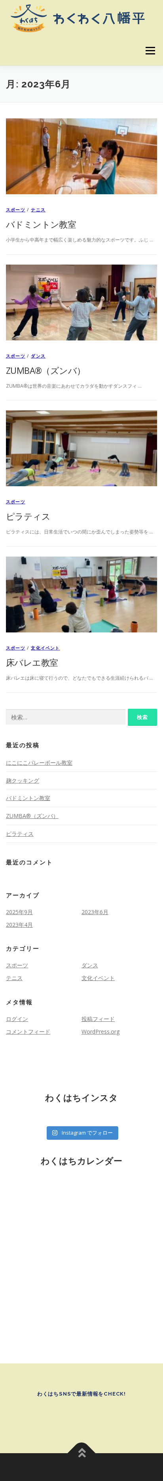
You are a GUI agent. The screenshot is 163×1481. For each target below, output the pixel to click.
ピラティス (28, 516)
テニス (38, 210)
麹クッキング (22, 780)
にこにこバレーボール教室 (39, 762)
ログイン (17, 1019)
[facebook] (70, 1415)
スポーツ (15, 210)
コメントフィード (28, 1031)
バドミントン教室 (41, 224)
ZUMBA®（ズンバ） (45, 370)
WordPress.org (100, 1031)
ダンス (38, 356)
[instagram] (93, 1415)
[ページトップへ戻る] (82, 1453)
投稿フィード (98, 1019)
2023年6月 (95, 912)
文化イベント (45, 648)
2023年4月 (19, 924)
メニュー (150, 50)
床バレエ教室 (32, 662)
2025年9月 (19, 912)
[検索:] (65, 717)
